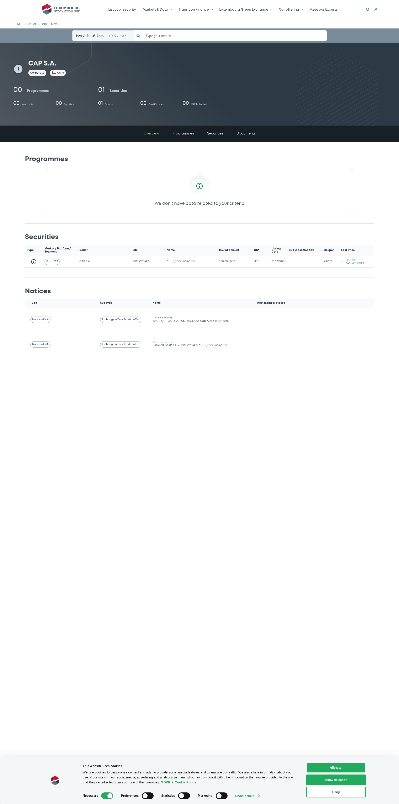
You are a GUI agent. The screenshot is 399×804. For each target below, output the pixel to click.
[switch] (148, 795)
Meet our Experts (323, 9)
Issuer (32, 24)
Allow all (336, 767)
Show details (244, 796)
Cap (44, 24)
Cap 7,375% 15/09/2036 (181, 261)
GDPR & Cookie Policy (178, 782)
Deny (336, 792)
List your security (122, 9)
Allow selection (336, 780)
